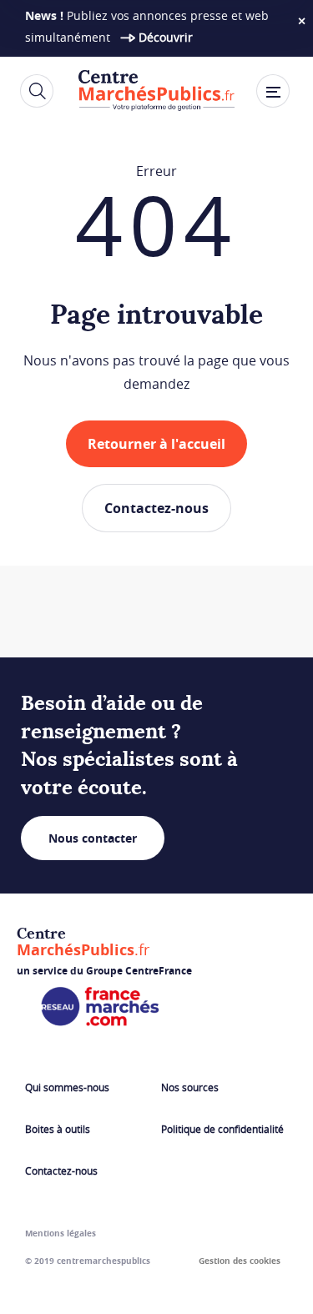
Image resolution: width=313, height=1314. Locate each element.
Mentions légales (60, 1233)
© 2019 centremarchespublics (87, 1260)
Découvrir (166, 37)
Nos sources (190, 1087)
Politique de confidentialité (222, 1128)
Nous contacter (92, 838)
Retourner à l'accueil (156, 444)
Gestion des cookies (239, 1260)
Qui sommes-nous (67, 1087)
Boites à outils (57, 1128)
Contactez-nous (156, 508)
